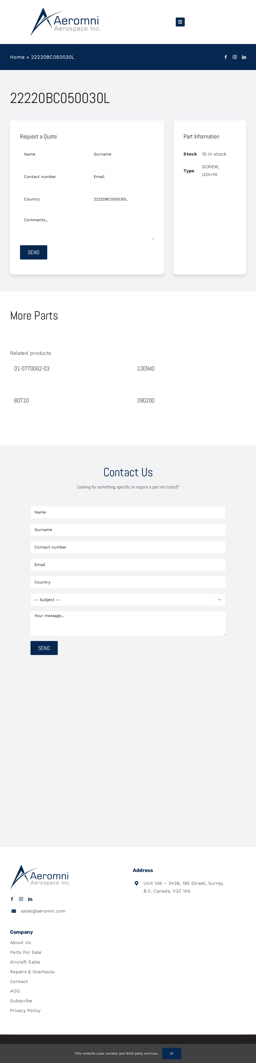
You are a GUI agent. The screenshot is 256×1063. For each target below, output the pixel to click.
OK (172, 1053)
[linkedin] (244, 57)
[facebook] (226, 57)
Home (17, 57)
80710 (21, 400)
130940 (145, 368)
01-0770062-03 (31, 368)
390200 (145, 400)
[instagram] (235, 57)
